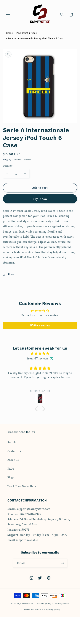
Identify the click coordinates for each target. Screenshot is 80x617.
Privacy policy (62, 603)
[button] (8, 14)
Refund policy (44, 603)
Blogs (10, 477)
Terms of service (32, 609)
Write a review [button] (40, 325)
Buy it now (40, 199)
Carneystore (26, 603)
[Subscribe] (62, 563)
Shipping (7, 159)
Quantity (7, 165)
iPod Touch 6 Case (26, 33)
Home (9, 33)
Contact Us (14, 451)
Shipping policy (52, 609)
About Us (13, 460)
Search (11, 442)
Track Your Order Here (21, 486)
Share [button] (11, 274)
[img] (40, 353)
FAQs (10, 468)
